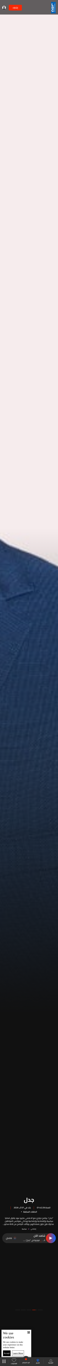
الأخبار (38, 1363)
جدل (29, 1199)
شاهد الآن (39, 1236)
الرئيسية (50, 1362)
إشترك (15, 7)
